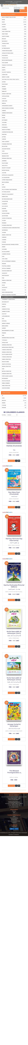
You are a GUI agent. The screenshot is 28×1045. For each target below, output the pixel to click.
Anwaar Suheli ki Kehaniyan (14, 725)
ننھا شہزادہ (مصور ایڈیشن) (14, 589)
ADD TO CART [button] (11, 460)
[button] (16, 461)
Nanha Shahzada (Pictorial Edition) (14, 586)
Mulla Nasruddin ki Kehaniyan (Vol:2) (14, 679)
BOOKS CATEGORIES (8, 14)
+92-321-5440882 (9, 1)
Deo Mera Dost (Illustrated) (14, 493)
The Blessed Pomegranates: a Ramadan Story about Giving (14, 773)
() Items (24, 10)
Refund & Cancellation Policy (14, 821)
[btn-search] (25, 8)
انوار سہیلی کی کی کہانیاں (14, 728)
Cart (14, 812)
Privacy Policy (14, 819)
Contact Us (14, 822)
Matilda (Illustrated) (14, 446)
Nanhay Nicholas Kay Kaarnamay (14, 539)
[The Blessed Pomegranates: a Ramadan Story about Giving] (14, 757)
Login (16, 10)
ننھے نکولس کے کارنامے (14, 542)
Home (14, 816)
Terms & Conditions (14, 818)
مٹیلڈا (14, 450)
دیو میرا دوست (14, 496)
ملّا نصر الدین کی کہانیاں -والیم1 (14, 635)
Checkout (14, 811)
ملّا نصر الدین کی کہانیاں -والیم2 (14, 682)
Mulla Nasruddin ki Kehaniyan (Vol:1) (14, 632)
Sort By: (4, 414)
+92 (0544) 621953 (18, 1)
